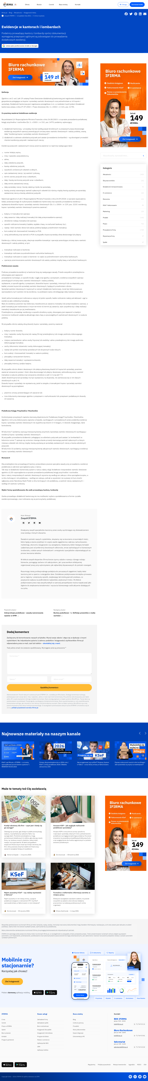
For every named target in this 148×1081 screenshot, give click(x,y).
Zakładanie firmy (42, 1019)
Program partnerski (8, 1040)
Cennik (4, 1023)
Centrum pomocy (78, 1023)
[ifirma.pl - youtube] (144, 1076)
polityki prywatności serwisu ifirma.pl (25, 708)
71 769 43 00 (140, 1047)
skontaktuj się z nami (51, 643)
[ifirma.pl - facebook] (130, 1076)
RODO (139, 1065)
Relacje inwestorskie (119, 1065)
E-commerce (107, 193)
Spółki (105, 242)
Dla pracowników (109, 181)
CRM (38, 1047)
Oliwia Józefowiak (62, 911)
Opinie (4, 1030)
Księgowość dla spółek (44, 1030)
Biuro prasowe (6, 1033)
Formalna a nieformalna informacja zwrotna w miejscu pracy (71, 894)
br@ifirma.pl (118, 1036)
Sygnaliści (132, 1065)
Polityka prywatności (104, 1065)
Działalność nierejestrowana (113, 187)
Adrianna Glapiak (13, 855)
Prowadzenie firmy (109, 230)
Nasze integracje (78, 1033)
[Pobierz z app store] (38, 992)
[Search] (143, 156)
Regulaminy (91, 1065)
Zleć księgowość (12, 981)
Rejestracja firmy (109, 236)
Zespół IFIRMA (9, 16)
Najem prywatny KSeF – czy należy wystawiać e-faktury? (22, 894)
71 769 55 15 (140, 1024)
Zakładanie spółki (42, 1023)
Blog (74, 1019)
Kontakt (4, 1036)
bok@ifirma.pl (118, 1024)
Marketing (106, 211)
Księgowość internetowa (44, 1033)
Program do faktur (43, 1036)
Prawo (105, 224)
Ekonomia (106, 199)
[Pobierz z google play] (51, 992)
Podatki (105, 218)
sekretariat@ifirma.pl (121, 1047)
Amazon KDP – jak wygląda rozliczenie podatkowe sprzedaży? (69, 826)
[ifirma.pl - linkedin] (140, 1076)
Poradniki (76, 1026)
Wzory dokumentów (79, 1030)
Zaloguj (124, 5)
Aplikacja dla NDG (42, 1043)
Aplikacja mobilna (42, 1050)
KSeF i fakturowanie (110, 205)
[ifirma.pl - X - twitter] (135, 1076)
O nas (3, 1019)
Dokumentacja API (79, 1036)
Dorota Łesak (60, 855)
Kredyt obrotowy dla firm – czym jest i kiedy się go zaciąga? (23, 826)
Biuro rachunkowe (43, 1026)
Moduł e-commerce (43, 1040)
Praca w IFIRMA (7, 1026)
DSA (145, 1065)
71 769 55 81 (140, 1036)
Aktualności (107, 174)
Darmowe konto (137, 5)
